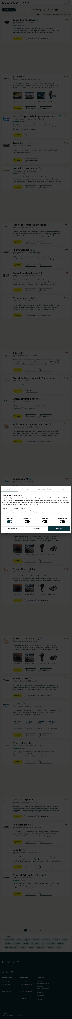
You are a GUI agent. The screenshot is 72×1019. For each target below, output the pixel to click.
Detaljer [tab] (27, 489)
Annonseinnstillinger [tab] (44, 489)
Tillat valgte (36, 529)
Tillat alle (59, 529)
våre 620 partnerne (12, 498)
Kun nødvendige (13, 529)
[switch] (27, 521)
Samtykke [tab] (9, 489)
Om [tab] (62, 489)
